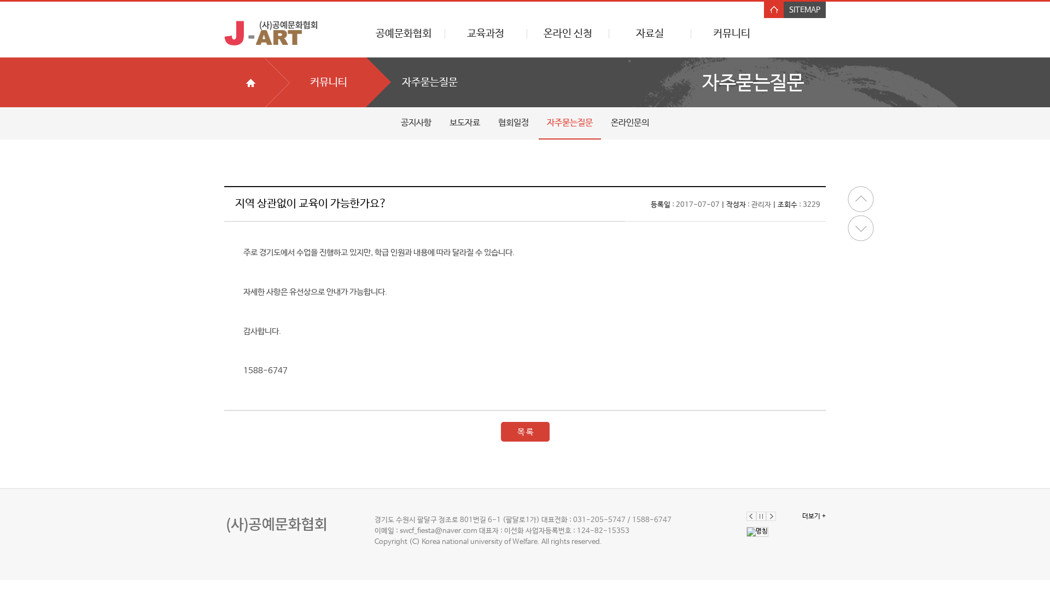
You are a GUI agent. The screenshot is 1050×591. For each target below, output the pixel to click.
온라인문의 (630, 123)
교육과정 (485, 34)
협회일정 (513, 123)
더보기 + (814, 516)
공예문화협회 (403, 34)
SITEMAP (804, 9)
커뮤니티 (731, 34)
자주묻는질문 (570, 123)
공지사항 (416, 123)
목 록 (525, 432)
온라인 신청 (568, 34)
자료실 (650, 34)
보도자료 (465, 123)
